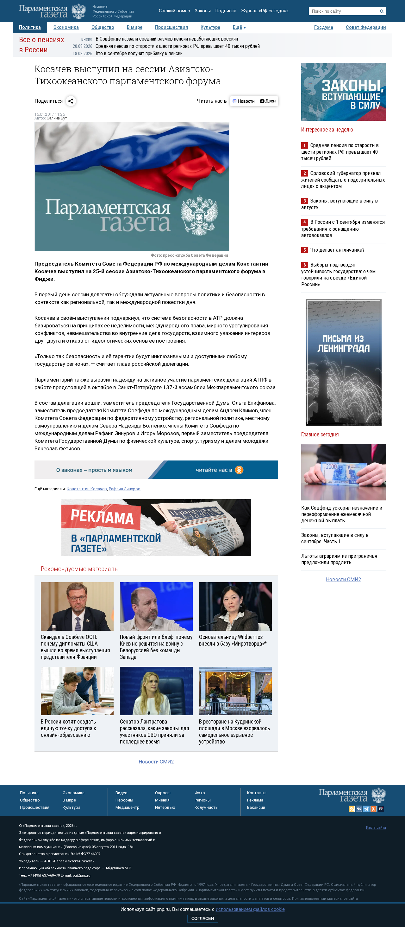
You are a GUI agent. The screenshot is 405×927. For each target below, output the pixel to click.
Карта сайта (376, 828)
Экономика (66, 27)
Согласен (202, 918)
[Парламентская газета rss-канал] (352, 809)
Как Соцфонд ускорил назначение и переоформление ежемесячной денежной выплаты (341, 514)
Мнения (162, 800)
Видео (121, 792)
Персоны (124, 800)
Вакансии (256, 807)
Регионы (203, 800)
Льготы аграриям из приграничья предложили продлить (339, 559)
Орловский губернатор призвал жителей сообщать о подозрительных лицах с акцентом (343, 179)
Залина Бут (57, 118)
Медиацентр (127, 807)
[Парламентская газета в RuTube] (381, 809)
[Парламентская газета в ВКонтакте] (359, 809)
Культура (210, 27)
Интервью (165, 807)
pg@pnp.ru (81, 875)
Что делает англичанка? (337, 250)
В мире (134, 27)
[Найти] (382, 11)
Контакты (256, 792)
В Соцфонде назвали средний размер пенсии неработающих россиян (159, 39)
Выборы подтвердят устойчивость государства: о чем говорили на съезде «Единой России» (338, 274)
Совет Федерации (366, 27)
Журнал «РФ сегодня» (265, 11)
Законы (203, 11)
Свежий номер (174, 11)
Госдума (323, 27)
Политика (30, 27)
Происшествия (171, 27)
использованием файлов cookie (250, 909)
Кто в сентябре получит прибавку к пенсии (128, 53)
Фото (200, 792)
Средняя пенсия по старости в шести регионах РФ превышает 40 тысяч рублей (166, 46)
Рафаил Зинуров (124, 488)
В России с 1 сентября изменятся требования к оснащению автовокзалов (343, 228)
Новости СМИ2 (156, 762)
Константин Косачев (87, 488)
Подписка (225, 11)
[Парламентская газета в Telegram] (366, 809)
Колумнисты (207, 807)
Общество (102, 27)
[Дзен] (267, 101)
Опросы (163, 792)
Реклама (255, 800)
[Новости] (243, 101)
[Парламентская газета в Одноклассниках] (374, 809)
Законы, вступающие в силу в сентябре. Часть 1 (335, 538)
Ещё (237, 27)
